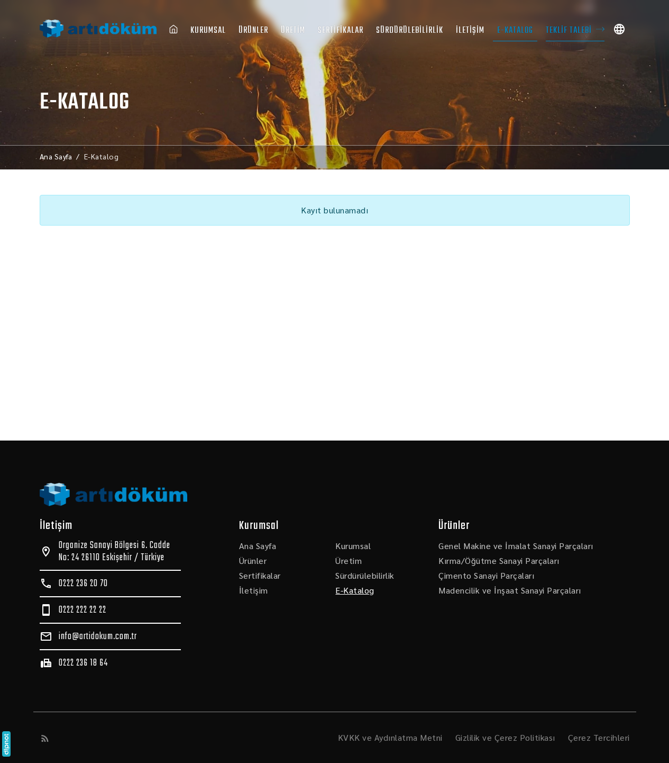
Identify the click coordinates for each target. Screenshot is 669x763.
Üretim (293, 31)
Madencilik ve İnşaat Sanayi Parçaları (509, 590)
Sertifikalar (340, 31)
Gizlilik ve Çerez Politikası (505, 737)
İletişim (470, 31)
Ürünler (253, 31)
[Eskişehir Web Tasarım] (6, 744)
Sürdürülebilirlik (409, 31)
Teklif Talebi (569, 31)
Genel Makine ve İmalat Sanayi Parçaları (515, 545)
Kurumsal (208, 31)
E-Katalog (515, 31)
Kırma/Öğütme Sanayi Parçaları (499, 560)
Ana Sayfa (258, 545)
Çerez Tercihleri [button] (599, 737)
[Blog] (45, 738)
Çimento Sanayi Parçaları (486, 575)
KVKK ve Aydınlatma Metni (390, 737)
